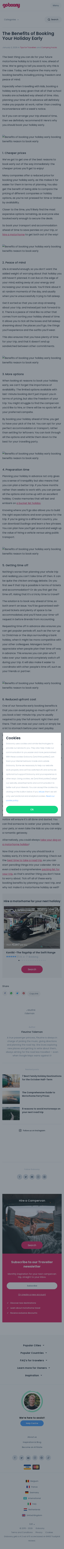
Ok (32, 809)
